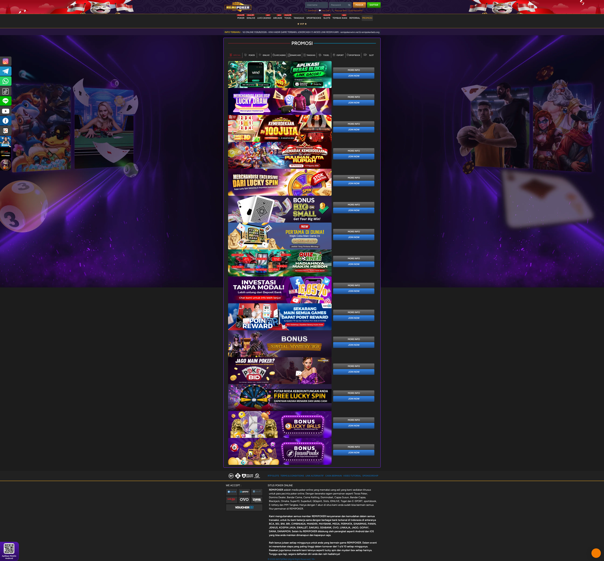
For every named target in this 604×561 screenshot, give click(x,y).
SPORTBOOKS (313, 18)
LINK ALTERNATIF (314, 475)
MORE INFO (354, 70)
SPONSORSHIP (370, 475)
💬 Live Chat (324, 10)
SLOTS (326, 17)
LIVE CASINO (264, 17)
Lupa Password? (356, 10)
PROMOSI (367, 18)
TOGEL (287, 17)
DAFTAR (374, 5)
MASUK (359, 5)
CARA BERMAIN (333, 475)
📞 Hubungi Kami (339, 10)
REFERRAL (354, 18)
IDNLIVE (251, 17)
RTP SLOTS (273, 475)
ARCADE (277, 17)
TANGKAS (299, 18)
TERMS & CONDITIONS (292, 475)
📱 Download (311, 10)
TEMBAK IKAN (340, 17)
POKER (240, 17)
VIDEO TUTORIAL (352, 475)
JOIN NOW (354, 75)
